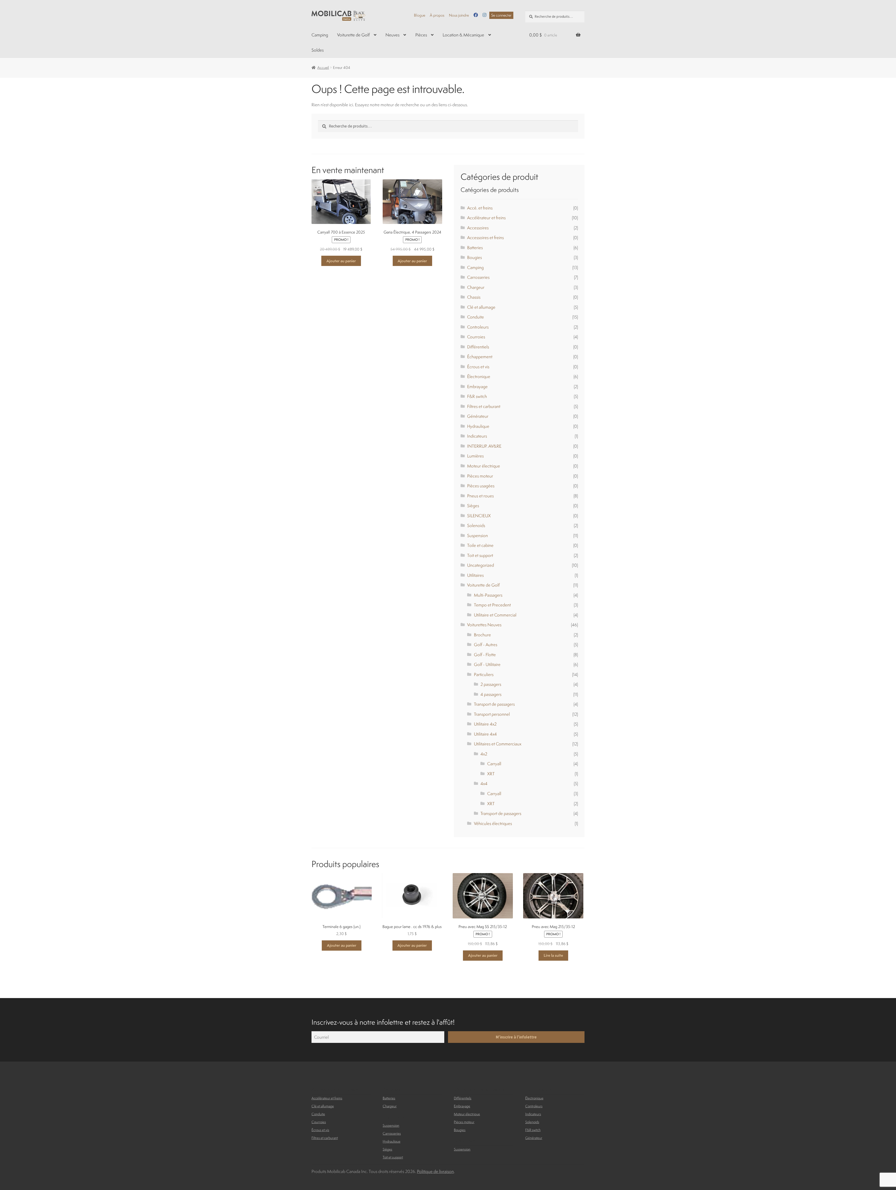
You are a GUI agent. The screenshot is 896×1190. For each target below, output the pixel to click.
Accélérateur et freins (486, 218)
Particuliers (484, 674)
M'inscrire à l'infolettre (516, 1037)
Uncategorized (480, 565)
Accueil (323, 67)
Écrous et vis (478, 367)
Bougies (474, 257)
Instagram (484, 15)
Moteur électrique (483, 466)
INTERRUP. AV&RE (484, 446)
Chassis (473, 297)
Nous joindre (459, 15)
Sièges (473, 506)
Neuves (392, 35)
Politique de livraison (435, 1171)
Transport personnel (492, 714)
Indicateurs (477, 436)
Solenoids (476, 525)
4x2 (483, 754)
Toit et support (480, 555)
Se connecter (501, 15)
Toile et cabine (480, 545)
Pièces (421, 35)
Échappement (479, 357)
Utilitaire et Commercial (495, 615)
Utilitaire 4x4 (485, 734)
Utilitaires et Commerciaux (497, 744)
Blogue (419, 15)
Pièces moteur (480, 476)
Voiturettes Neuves (484, 625)
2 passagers (490, 684)
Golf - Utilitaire (487, 664)
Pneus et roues (480, 496)
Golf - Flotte (485, 655)
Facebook (476, 15)
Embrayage (477, 386)
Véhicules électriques (493, 823)
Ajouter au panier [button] (341, 260)
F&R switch (477, 396)
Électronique (478, 376)
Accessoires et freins (485, 237)
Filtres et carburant (483, 406)
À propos (437, 15)
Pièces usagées (480, 486)
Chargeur (475, 287)
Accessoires (478, 228)
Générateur (477, 416)
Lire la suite (553, 955)
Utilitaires (475, 575)
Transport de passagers (494, 704)
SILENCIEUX (479, 516)
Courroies (476, 337)
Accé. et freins (480, 208)
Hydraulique (478, 426)
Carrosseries (478, 277)
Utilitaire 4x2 (485, 724)
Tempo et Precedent (492, 605)
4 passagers (490, 694)
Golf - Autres (485, 644)
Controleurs (478, 327)
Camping (320, 35)
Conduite (475, 317)
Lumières (475, 456)
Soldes (318, 50)
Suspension (477, 535)
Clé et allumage (481, 307)
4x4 (483, 783)
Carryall (494, 764)
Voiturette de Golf (353, 35)
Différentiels (478, 347)
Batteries (475, 247)
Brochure (482, 635)
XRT (491, 774)
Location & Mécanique (463, 35)
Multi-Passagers (488, 595)
